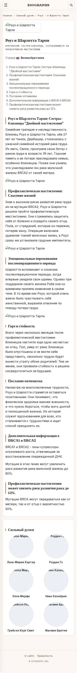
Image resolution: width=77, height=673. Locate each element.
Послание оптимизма (23, 96)
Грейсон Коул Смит (21, 630)
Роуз (40, 15)
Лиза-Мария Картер (21, 562)
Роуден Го (56, 562)
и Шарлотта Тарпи (58, 15)
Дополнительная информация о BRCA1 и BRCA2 (40, 100)
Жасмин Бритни (56, 630)
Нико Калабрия (56, 596)
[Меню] (6, 5)
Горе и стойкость (20, 92)
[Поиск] (71, 5)
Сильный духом (25, 15)
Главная (7, 15)
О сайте (29, 655)
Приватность (45, 655)
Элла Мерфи (21, 596)
